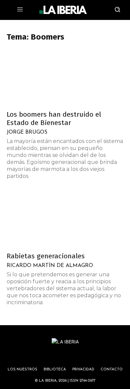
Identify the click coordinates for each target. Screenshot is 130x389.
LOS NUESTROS (22, 369)
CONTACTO (112, 369)
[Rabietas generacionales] (65, 219)
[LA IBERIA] (63, 10)
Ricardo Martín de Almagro (50, 265)
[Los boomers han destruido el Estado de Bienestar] (65, 77)
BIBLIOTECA (55, 369)
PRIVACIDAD (83, 369)
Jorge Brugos (27, 132)
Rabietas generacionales (46, 256)
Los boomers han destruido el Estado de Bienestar (54, 118)
